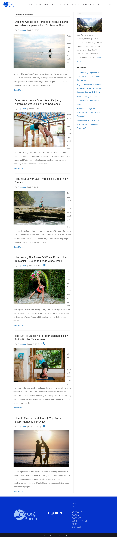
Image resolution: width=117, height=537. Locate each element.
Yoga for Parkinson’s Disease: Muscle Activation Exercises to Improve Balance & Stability (89, 88)
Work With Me (88, 4)
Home (31, 4)
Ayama (47, 4)
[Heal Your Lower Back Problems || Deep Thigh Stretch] (39, 207)
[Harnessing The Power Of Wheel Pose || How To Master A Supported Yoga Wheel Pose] (39, 286)
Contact (108, 4)
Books (66, 4)
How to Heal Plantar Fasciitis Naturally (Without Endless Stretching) (88, 124)
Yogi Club (56, 4)
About (39, 4)
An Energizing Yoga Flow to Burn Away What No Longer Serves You (88, 76)
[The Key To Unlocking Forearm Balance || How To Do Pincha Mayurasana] (39, 364)
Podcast (76, 4)
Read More (18, 89)
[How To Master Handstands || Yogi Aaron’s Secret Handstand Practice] (41, 448)
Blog (100, 4)
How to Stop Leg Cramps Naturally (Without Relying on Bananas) (89, 112)
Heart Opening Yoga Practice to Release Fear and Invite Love (89, 100)
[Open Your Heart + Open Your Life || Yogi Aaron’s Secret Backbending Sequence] (39, 129)
